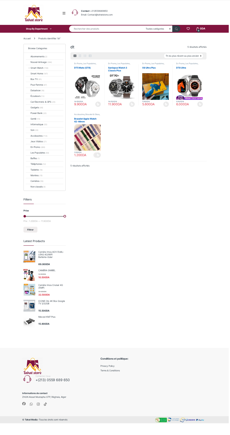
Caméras (37, 181)
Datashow (37, 90)
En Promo (78, 63)
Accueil (27, 38)
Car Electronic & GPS (43, 101)
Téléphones (38, 164)
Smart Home (39, 73)
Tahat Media (31, 419)
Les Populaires (89, 63)
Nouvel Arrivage (41, 62)
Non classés (38, 186)
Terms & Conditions (110, 370)
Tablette (37, 169)
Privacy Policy (107, 366)
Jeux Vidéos (39, 141)
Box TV (36, 79)
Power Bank (38, 113)
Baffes (35, 158)
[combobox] (106, 29)
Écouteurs (37, 96)
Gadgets (37, 107)
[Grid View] (75, 56)
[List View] (85, 56)
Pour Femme (39, 84)
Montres (36, 175)
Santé (35, 118)
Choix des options (97, 104)
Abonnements (39, 56)
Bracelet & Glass (92, 114)
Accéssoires (79, 114)
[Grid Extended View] (80, 56)
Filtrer (30, 229)
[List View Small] (90, 56)
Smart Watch (39, 68)
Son (34, 130)
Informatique (39, 124)
